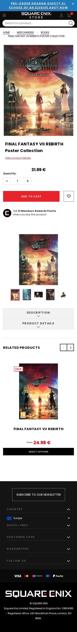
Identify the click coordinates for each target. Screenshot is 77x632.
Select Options (38, 451)
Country (15, 509)
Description (38, 313)
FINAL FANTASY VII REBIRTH (39, 429)
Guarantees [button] (18, 549)
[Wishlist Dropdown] (69, 196)
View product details (18, 158)
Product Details (38, 323)
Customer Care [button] (21, 537)
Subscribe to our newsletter (38, 495)
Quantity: (9, 173)
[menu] (4, 15)
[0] (69, 15)
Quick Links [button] (17, 525)
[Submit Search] (71, 23)
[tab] (38, 313)
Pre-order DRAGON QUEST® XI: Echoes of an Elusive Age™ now (38, 5)
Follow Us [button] (16, 561)
